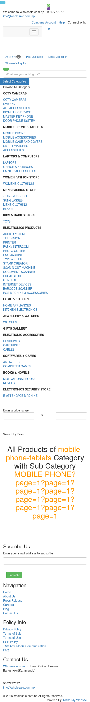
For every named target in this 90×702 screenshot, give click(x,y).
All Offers (12, 57)
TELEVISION (11, 238)
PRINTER (9, 242)
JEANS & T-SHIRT (15, 196)
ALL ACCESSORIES (16, 108)
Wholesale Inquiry (15, 63)
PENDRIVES (11, 341)
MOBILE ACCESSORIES (19, 137)
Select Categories (14, 81)
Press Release (12, 600)
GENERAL (10, 280)
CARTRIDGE (11, 345)
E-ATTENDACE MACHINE (20, 395)
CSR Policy (10, 642)
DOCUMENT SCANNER (19, 272)
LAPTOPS (9, 162)
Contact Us (10, 613)
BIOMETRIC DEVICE (17, 112)
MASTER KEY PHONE (18, 116)
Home (7, 592)
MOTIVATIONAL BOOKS (19, 379)
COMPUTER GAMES (17, 366)
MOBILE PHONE (14, 133)
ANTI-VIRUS (11, 362)
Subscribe (14, 575)
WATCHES (10, 322)
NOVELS (9, 383)
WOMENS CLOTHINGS (18, 183)
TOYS (6, 221)
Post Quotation (34, 56)
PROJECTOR (12, 276)
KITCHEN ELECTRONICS (20, 309)
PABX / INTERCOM (16, 246)
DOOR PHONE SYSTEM (19, 120)
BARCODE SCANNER (17, 288)
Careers (8, 604)
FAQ (6, 650)
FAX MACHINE (13, 255)
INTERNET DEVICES (17, 284)
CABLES (8, 349)
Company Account (44, 22)
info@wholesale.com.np (19, 16)
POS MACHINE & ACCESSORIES (25, 293)
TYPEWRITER (12, 259)
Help (62, 22)
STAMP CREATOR (15, 263)
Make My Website (75, 700)
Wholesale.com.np (16, 666)
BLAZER (8, 209)
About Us (9, 596)
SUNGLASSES (13, 200)
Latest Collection (57, 56)
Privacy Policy (12, 629)
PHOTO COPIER (14, 251)
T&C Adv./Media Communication (24, 646)
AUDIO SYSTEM (14, 234)
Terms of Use (12, 637)
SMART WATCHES (15, 146)
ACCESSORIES (13, 150)
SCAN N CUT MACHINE (19, 267)
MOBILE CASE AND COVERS (22, 141)
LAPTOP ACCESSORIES (19, 171)
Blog (6, 609)
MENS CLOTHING (15, 204)
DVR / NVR (10, 104)
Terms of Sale (12, 633)
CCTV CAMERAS (14, 99)
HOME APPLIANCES (17, 305)
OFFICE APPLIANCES (18, 167)
